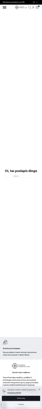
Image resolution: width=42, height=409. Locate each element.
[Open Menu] (4, 7)
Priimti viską (21, 398)
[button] (37, 7)
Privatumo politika (14, 393)
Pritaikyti (21, 404)
